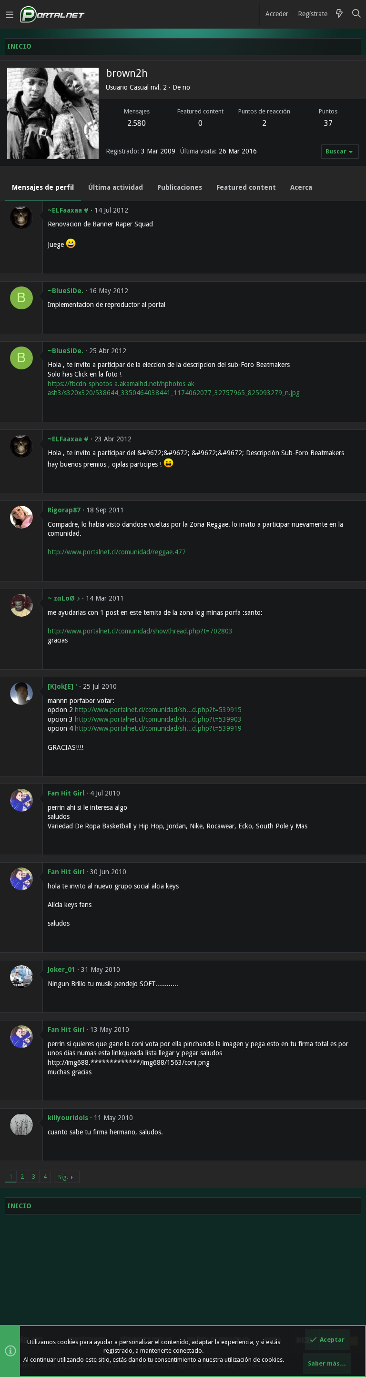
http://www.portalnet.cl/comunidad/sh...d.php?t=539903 (158, 719)
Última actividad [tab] (115, 187)
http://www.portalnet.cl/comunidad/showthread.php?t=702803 (140, 631)
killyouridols (68, 1118)
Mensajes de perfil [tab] (43, 187)
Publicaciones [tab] (179, 187)
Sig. (63, 1177)
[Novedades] (339, 14)
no (186, 87)
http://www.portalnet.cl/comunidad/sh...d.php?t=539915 (158, 710)
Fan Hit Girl (66, 793)
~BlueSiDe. (65, 291)
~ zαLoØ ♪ (64, 598)
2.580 (136, 123)
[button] (9, 14)
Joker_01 (61, 969)
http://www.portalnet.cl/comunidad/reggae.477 (117, 552)
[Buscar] (356, 14)
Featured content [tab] (246, 187)
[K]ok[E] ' (62, 686)
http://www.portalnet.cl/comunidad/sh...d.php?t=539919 (158, 728)
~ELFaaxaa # (68, 210)
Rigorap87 (64, 510)
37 (328, 123)
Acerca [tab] (301, 187)
